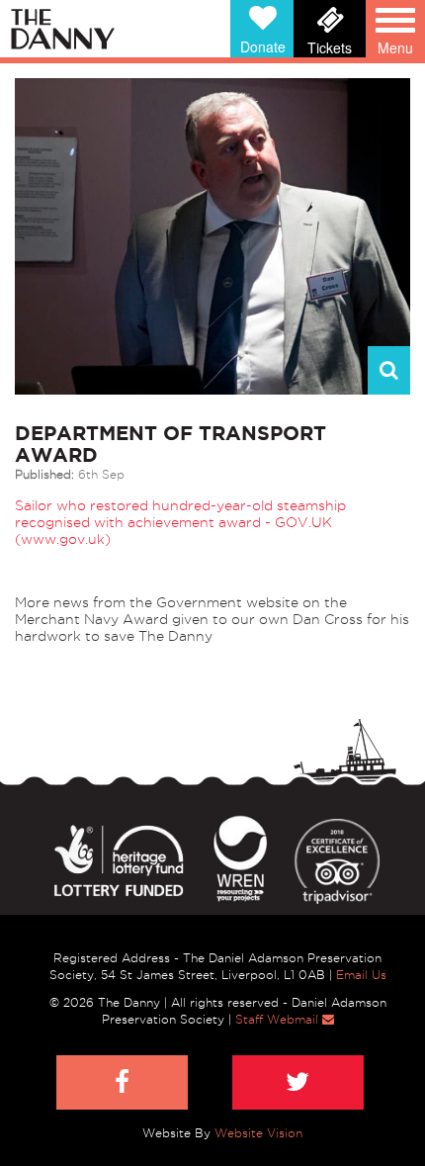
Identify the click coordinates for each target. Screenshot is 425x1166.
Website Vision (258, 1132)
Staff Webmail (278, 1019)
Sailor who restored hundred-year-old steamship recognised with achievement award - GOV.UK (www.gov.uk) (180, 522)
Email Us (361, 974)
